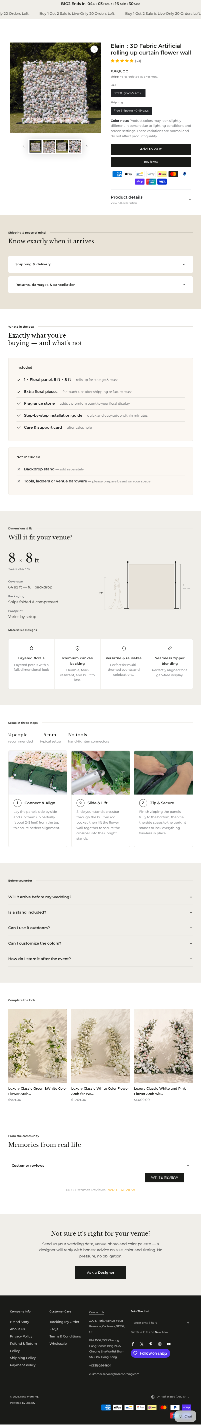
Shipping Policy (23, 1358)
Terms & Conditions (65, 1336)
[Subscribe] (189, 1322)
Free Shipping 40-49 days (131, 112)
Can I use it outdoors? (29, 927)
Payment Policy (23, 1365)
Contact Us (96, 1312)
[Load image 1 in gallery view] (36, 146)
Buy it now (151, 161)
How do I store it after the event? (39, 958)
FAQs (54, 1329)
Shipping (117, 76)
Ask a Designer (100, 1272)
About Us (17, 1329)
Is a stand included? (27, 912)
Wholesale (58, 1343)
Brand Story (19, 1322)
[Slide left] (24, 146)
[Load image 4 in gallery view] (75, 146)
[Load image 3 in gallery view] (62, 146)
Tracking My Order (64, 1322)
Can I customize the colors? (34, 943)
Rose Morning (29, 1396)
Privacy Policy (21, 1336)
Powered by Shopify (22, 1402)
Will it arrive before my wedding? (40, 897)
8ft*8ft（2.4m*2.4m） (128, 94)
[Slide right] (86, 146)
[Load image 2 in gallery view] (49, 146)
